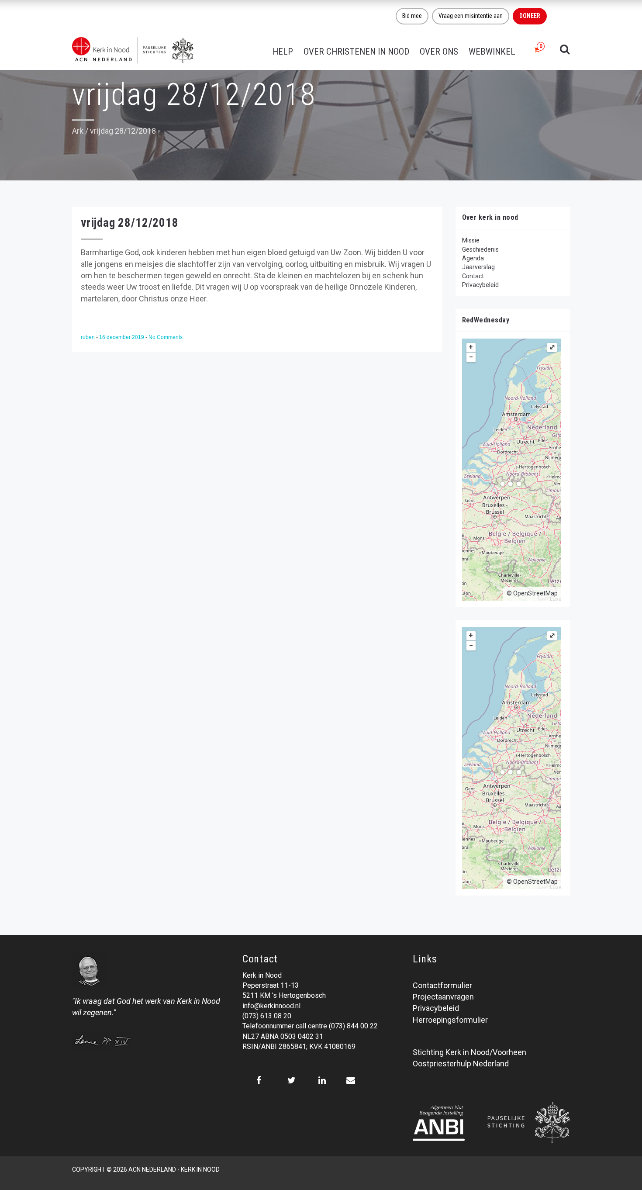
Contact (473, 276)
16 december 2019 (122, 337)
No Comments (165, 337)
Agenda (473, 258)
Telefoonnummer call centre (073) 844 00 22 (310, 1026)
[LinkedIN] (322, 1080)
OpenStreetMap (535, 593)
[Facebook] (259, 1080)
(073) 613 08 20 (266, 1016)
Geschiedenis (480, 249)
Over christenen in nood (356, 51)
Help (283, 51)
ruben (88, 337)
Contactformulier (442, 985)
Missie (471, 240)
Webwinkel (492, 51)
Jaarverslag (478, 266)
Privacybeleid (480, 284)
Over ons (439, 51)
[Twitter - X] (291, 1080)
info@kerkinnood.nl (271, 1006)
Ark (77, 130)
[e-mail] (350, 1080)
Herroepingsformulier (450, 1019)
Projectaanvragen (443, 996)
